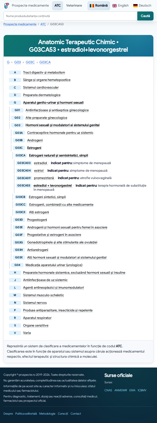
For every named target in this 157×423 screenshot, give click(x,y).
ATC (58, 5)
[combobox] (70, 15)
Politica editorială (26, 413)
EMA (132, 390)
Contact (76, 413)
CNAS (108, 390)
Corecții (63, 413)
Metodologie (47, 413)
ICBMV (142, 390)
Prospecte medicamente (19, 24)
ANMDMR (120, 390)
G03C (30, 62)
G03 (17, 62)
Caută (145, 16)
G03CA (45, 62)
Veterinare (74, 5)
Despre (8, 413)
